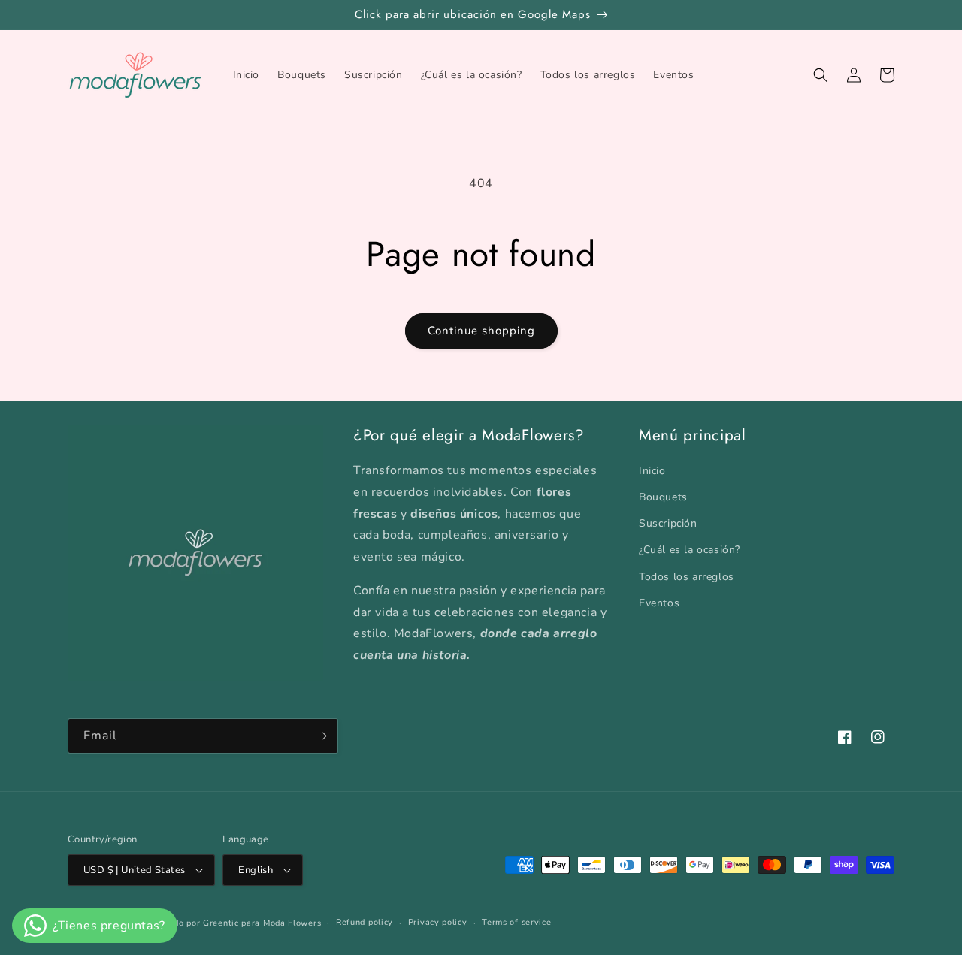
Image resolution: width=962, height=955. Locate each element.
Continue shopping (481, 330)
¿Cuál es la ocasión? (689, 549)
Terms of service (516, 922)
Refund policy (364, 922)
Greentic (221, 923)
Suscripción (668, 523)
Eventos (659, 603)
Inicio (652, 471)
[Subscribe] (320, 736)
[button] (820, 75)
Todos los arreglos (686, 577)
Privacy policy (437, 922)
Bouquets (663, 497)
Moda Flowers (292, 923)
